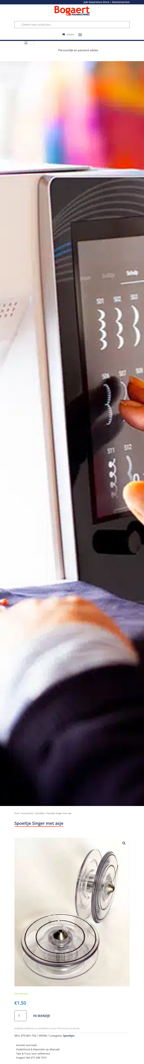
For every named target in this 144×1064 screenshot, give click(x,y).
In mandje (41, 1016)
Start (16, 813)
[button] (124, 843)
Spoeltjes (40, 813)
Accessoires (27, 813)
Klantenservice (121, 2)
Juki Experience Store (96, 2)
